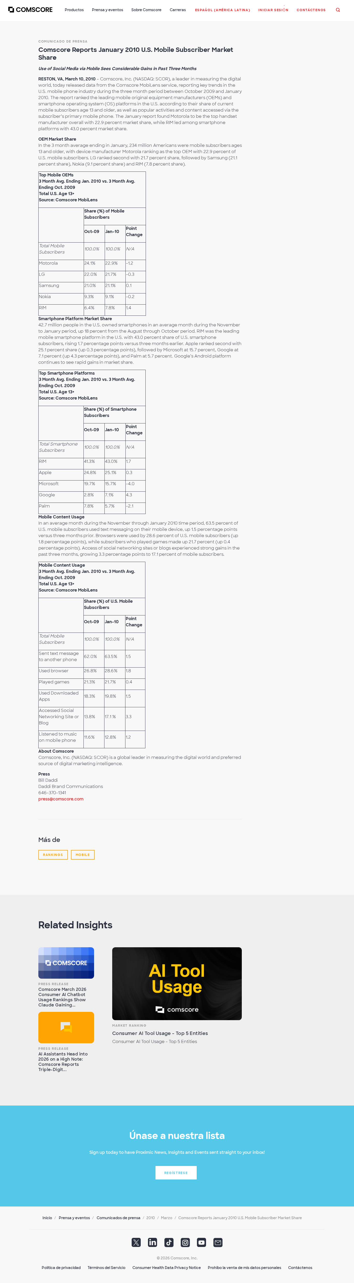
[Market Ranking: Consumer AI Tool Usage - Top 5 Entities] (177, 983)
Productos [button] (74, 10)
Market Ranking (129, 1026)
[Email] (218, 1244)
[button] (222, 13)
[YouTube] (201, 1244)
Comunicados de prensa (118, 1218)
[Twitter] (136, 1244)
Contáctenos (300, 1267)
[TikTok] (169, 1244)
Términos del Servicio (106, 1267)
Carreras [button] (178, 10)
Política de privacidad (61, 1267)
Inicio (47, 1218)
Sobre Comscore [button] (146, 10)
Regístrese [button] (176, 1173)
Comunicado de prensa (63, 41)
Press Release (53, 984)
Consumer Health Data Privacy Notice (166, 1267)
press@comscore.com (60, 799)
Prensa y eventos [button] (107, 10)
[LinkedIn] (152, 1244)
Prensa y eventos (74, 1218)
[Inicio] (30, 12)
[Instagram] (185, 1244)
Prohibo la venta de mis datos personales (244, 1267)
